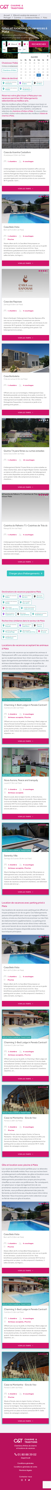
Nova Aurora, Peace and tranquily (21, 780)
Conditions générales (25, 1463)
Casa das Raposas (13, 301)
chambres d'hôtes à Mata (22, 111)
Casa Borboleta (11, 376)
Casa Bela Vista (11, 227)
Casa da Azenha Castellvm (17, 152)
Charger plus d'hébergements (24, 573)
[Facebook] (25, 1480)
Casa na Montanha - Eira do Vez (20, 1117)
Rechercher (39, 44)
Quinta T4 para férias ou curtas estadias (24, 450)
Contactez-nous (25, 1477)
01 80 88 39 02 (27, 1454)
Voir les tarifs (24, 189)
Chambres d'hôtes (9, 70)
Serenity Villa (10, 855)
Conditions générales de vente (25, 1467)
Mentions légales (25, 1470)
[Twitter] (29, 1480)
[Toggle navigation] (49, 4)
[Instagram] (22, 1480)
